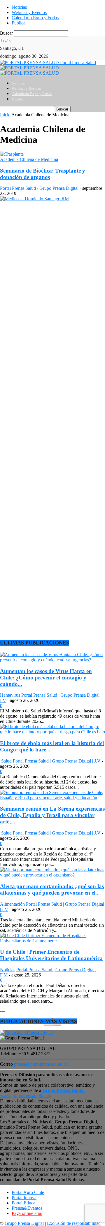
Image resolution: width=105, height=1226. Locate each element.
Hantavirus (10, 695)
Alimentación (12, 904)
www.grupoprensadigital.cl (42, 1093)
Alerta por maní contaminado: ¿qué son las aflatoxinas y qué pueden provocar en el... (52, 889)
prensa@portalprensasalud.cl (40, 1064)
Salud (6, 760)
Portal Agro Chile (28, 1192)
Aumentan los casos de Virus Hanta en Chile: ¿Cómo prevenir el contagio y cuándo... (46, 677)
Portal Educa (23, 1202)
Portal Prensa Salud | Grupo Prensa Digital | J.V (57, 760)
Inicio (5, 114)
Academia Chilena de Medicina (29, 159)
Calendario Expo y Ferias (35, 17)
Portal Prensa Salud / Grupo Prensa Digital (39, 188)
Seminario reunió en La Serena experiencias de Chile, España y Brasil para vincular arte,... (52, 815)
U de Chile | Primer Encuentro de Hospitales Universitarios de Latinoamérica (51, 955)
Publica (18, 22)
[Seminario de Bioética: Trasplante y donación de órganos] (12, 154)
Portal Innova (24, 1197)
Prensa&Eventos (27, 1208)
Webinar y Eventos (29, 12)
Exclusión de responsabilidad (74, 1223)
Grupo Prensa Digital (24, 1223)
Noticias (19, 7)
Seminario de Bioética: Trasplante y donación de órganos (42, 174)
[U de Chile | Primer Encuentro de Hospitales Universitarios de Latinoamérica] (52, 940)
